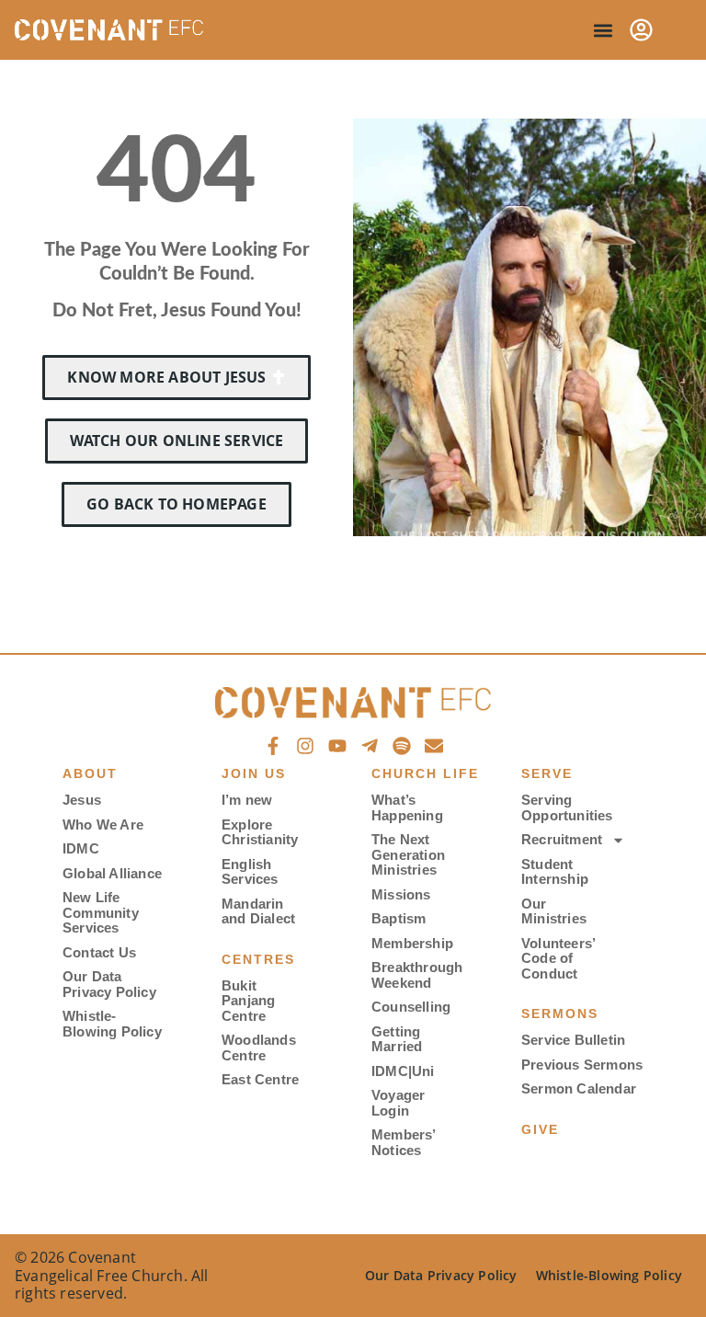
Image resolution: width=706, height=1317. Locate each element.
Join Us (254, 773)
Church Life (425, 773)
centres (258, 959)
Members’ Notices (403, 1142)
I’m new (247, 799)
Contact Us (99, 952)
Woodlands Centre (259, 1047)
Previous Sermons (582, 1064)
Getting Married (396, 1039)
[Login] (641, 29)
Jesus (82, 799)
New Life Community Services (101, 912)
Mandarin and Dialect (258, 911)
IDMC (81, 848)
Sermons (559, 1013)
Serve (547, 773)
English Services (250, 872)
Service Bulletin (573, 1040)
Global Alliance (112, 873)
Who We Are (103, 824)
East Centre (260, 1079)
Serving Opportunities (564, 807)
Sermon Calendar (578, 1088)
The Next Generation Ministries (408, 854)
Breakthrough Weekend (414, 975)
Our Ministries (553, 911)
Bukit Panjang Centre (248, 1001)
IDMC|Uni (403, 1071)
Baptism (398, 918)
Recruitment (561, 839)
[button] (602, 30)
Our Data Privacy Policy (109, 984)
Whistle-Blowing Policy (112, 1023)
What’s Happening (407, 807)
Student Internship (554, 872)
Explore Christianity (260, 832)
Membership (412, 943)
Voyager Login (398, 1102)
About (90, 773)
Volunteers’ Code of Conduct (558, 958)
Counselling (410, 1006)
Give (540, 1129)
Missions (401, 894)
